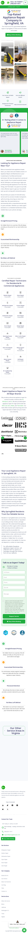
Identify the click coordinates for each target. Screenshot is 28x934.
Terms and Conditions (14, 928)
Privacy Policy (10, 612)
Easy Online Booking (14, 35)
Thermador (20, 405)
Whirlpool (5, 401)
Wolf (3, 405)
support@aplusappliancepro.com (12, 834)
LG (11, 401)
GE (23, 399)
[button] (25, 3)
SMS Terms (16, 612)
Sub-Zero (7, 405)
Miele (12, 405)
